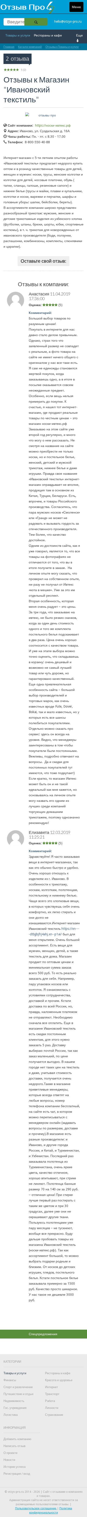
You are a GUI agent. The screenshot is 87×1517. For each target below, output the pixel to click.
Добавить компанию (17, 1439)
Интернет (51, 1387)
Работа (50, 1401)
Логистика (10, 1415)
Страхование (54, 1415)
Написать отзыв (14, 1446)
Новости (9, 1460)
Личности (51, 1408)
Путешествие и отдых (18, 1394)
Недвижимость (13, 1401)
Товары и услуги (17, 35)
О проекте (10, 1453)
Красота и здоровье (58, 1380)
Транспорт (52, 1394)
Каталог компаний (30, 47)
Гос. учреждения (14, 1408)
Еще (79, 35)
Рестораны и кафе (48, 35)
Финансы (9, 1380)
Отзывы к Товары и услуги (62, 47)
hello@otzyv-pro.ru (68, 21)
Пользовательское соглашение (36, 1508)
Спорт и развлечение (18, 1387)
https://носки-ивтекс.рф (53, 125)
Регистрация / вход (16, 1473)
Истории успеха (14, 1466)
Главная (8, 47)
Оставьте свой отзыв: (43, 261)
